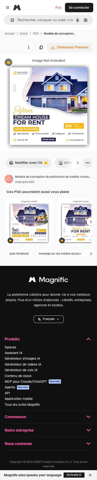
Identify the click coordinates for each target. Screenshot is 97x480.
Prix (58, 7)
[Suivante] (77, 163)
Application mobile (19, 399)
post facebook (19, 254)
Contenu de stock (18, 376)
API (7, 393)
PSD (36, 33)
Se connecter (79, 7)
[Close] (90, 475)
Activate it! (74, 475)
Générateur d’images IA (22, 358)
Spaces (10, 347)
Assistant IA (13, 353)
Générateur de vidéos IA (23, 364)
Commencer (15, 416)
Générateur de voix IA (21, 370)
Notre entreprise (19, 430)
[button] (49, 319)
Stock (24, 33)
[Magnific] (48, 280)
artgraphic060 (24, 182)
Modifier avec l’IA (25, 164)
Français (48, 319)
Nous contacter (18, 443)
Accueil (10, 33)
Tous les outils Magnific (22, 404)
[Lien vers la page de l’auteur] (9, 180)
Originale (31, 63)
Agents (16, 387)
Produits (12, 338)
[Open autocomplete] (10, 20)
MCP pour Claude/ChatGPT (32, 381)
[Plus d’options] (28, 47)
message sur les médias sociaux (60, 254)
